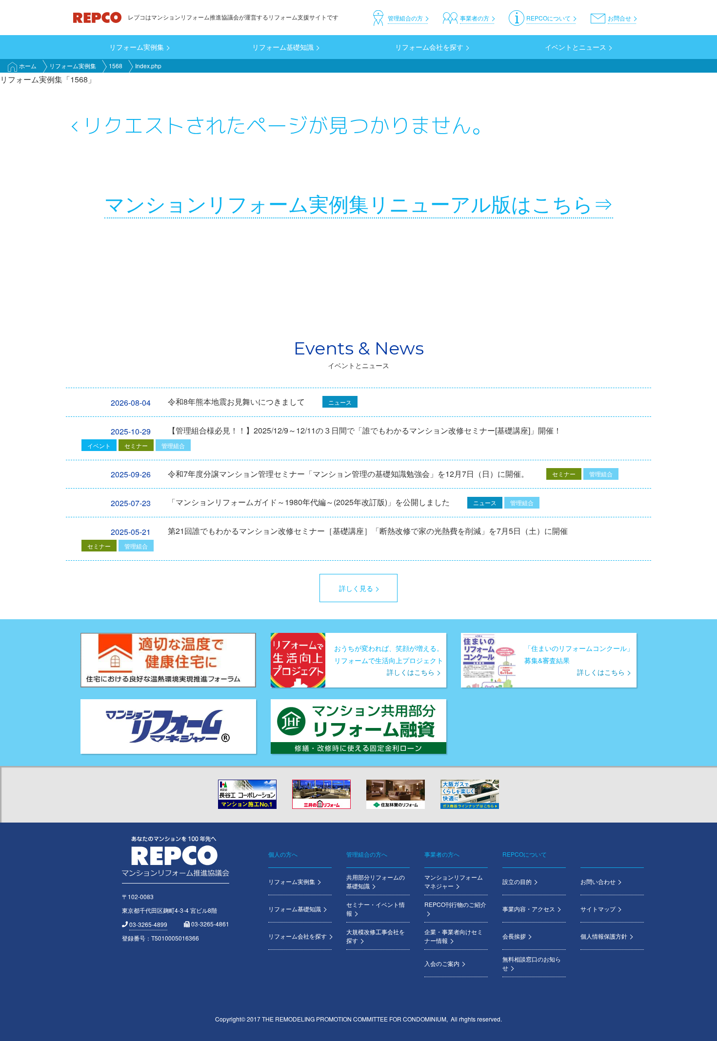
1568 (115, 65)
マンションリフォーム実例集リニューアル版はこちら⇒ (358, 203)
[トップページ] (98, 17)
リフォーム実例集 (72, 65)
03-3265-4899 (148, 924)
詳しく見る (356, 588)
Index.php (148, 65)
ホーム (28, 65)
